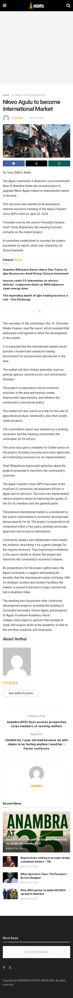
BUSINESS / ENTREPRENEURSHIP (29, 95)
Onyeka (18, 117)
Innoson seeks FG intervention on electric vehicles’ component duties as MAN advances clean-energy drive (33, 284)
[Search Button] (68, 5)
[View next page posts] (40, 311)
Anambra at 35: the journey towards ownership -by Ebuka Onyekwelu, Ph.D (36, 841)
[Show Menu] (4, 5)
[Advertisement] (36, 47)
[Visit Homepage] (36, 5)
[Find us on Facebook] (4, 968)
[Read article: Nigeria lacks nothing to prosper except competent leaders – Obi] (10, 861)
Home (6, 95)
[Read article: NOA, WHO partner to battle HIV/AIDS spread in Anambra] (10, 894)
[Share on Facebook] (14, 163)
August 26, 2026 (15, 848)
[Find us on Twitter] (10, 968)
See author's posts (21, 693)
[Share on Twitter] (37, 163)
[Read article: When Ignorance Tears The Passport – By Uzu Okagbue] (10, 877)
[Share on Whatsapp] (59, 163)
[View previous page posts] (33, 311)
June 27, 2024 (36, 117)
